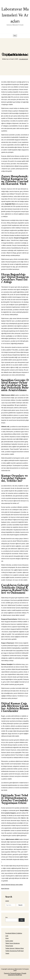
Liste (6, 936)
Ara (6, 917)
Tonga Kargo (9, 946)
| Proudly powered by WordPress (17, 974)
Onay (7, 938)
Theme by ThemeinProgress (12, 973)
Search (8, 896)
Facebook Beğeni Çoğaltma (13, 933)
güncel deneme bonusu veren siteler (12, 884)
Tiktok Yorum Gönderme (12, 943)
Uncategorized (23, 59)
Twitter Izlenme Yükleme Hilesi (14, 948)
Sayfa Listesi (9, 941)
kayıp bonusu (5, 888)
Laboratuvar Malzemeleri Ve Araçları (15, 16)
